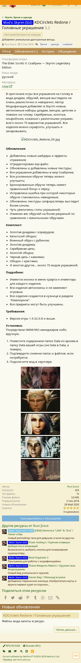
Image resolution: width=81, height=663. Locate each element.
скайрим (68, 44)
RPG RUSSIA (12, 645)
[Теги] (4, 651)
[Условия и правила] (15, 651)
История (48, 51)
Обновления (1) (26, 51)
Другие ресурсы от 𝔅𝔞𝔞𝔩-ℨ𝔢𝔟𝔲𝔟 (25, 525)
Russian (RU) (32, 645)
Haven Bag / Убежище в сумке (37, 577)
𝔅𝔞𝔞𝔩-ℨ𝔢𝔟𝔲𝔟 (10, 44)
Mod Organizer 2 (28, 557)
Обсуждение (67, 51)
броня (43, 44)
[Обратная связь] (10, 651)
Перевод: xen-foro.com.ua (16, 659)
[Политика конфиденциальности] (21, 651)
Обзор (6, 51)
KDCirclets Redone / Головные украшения (36, 615)
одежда (55, 44)
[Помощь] (27, 651)
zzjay (5, 86)
